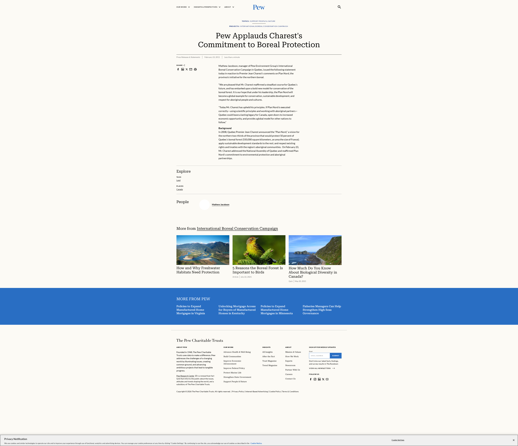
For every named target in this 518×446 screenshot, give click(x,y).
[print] (195, 69)
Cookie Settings (398, 440)
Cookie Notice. (256, 443)
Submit (335, 356)
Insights (266, 347)
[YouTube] (327, 379)
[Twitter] (323, 379)
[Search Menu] (339, 7)
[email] (190, 69)
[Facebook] (310, 379)
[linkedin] (182, 69)
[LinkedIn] (319, 379)
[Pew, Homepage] (259, 7)
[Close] (514, 440)
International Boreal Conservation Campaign (237, 228)
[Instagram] (315, 379)
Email (311, 351)
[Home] (199, 340)
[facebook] (178, 69)
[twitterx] (187, 69)
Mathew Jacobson (220, 204)
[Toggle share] (340, 62)
